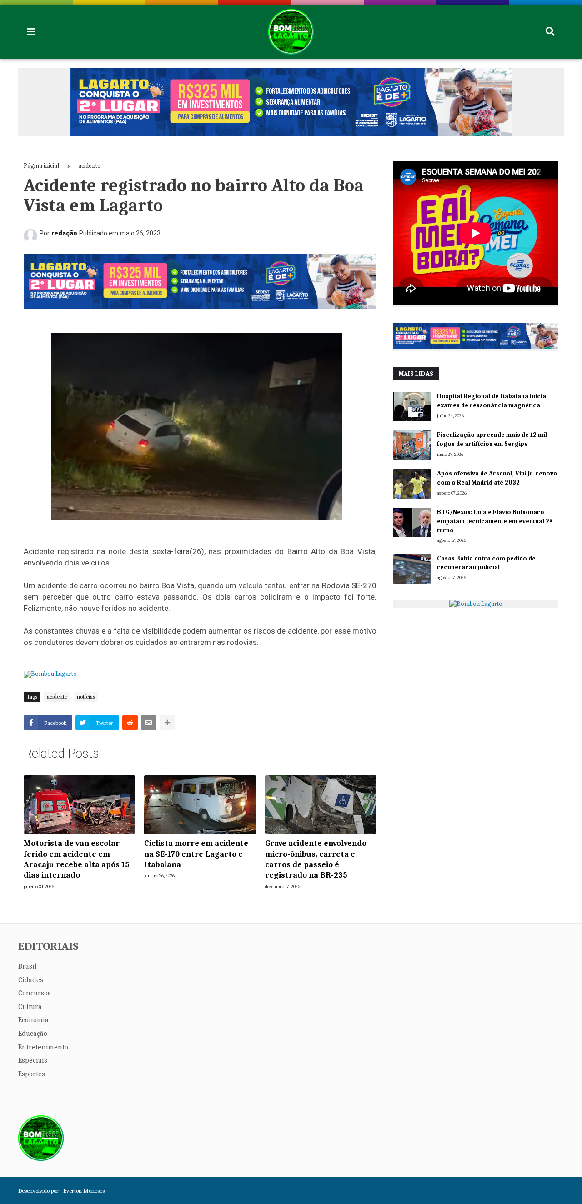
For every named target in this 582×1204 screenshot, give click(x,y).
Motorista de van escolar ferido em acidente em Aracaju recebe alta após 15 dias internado (77, 859)
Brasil (27, 966)
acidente (89, 166)
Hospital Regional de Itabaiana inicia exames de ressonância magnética (491, 400)
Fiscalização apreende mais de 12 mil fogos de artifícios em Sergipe (492, 439)
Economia (33, 1020)
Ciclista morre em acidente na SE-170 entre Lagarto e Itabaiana (196, 854)
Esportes (31, 1074)
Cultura (30, 1007)
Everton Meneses (84, 1190)
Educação (32, 1033)
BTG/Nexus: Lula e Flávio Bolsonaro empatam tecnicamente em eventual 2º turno (494, 521)
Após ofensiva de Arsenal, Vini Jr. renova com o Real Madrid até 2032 (497, 478)
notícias (86, 696)
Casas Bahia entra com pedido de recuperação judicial (486, 563)
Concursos (34, 993)
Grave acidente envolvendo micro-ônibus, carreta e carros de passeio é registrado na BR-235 (315, 859)
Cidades (30, 980)
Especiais (32, 1060)
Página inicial (41, 166)
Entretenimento (43, 1047)
